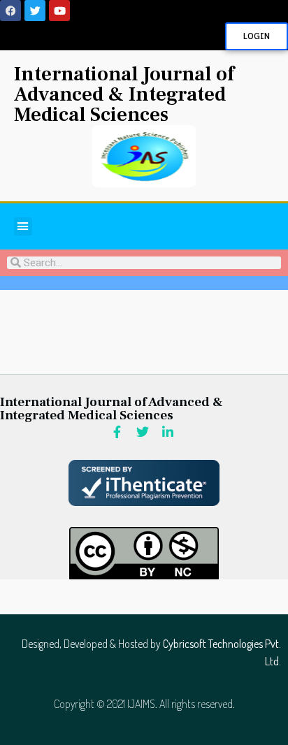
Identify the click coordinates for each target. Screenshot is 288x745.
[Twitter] (34, 10)
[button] (23, 226)
